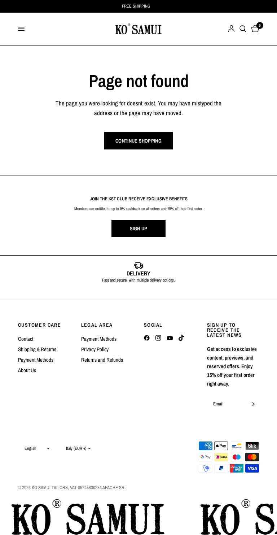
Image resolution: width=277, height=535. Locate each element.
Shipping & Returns (37, 349)
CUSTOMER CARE (39, 324)
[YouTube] (170, 338)
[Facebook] (147, 338)
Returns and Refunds (102, 360)
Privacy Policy (95, 349)
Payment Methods (35, 360)
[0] (254, 29)
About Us (27, 370)
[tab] (127, 291)
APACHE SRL (114, 487)
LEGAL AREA (97, 324)
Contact (25, 339)
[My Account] (231, 29)
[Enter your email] (252, 404)
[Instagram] (158, 338)
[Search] (243, 29)
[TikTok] (181, 338)
